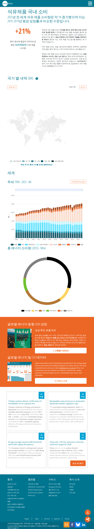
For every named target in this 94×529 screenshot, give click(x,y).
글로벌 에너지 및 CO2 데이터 (26, 357)
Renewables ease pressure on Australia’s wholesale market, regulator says (67, 402)
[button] (90, 3)
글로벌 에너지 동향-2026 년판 (27, 324)
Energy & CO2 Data (55, 487)
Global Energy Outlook (35, 490)
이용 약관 (37, 523)
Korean (67, 519)
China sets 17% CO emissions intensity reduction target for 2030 (66, 443)
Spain (37, 519)
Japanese (57, 519)
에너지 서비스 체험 (54, 484)
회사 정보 (72, 484)
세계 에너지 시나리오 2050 (36, 487)
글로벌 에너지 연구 (54, 492)
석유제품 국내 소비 (13, 490)
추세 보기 (12, 87)
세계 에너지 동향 (33, 484)
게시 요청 (72, 492)
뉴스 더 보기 (78, 463)
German (47, 519)
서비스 (52, 479)
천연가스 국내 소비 (13, 492)
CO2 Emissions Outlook (35, 492)
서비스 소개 (61, 380)
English (27, 519)
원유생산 (10, 487)
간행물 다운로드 (61, 350)
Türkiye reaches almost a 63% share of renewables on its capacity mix (24, 402)
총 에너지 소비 (11, 484)
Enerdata (16, 523)
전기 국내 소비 (11, 495)
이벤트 (71, 490)
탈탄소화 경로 (53, 495)
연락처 (71, 487)
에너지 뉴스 (31, 495)
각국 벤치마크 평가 (78, 182)
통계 (9, 479)
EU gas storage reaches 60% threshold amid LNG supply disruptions (25, 443)
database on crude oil (67, 368)
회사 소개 (74, 479)
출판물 (31, 479)
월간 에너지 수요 (54, 490)
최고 (82, 87)
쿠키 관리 (44, 523)
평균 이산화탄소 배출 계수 (15, 504)
